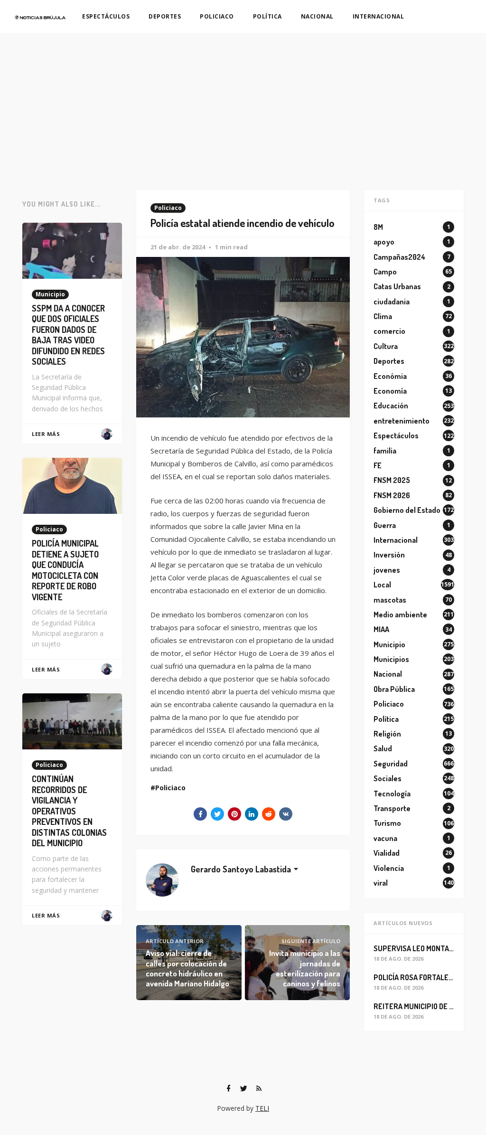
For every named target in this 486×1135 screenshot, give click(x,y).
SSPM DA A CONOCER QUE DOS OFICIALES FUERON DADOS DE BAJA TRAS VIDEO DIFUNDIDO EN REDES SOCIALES (68, 335)
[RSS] (259, 1088)
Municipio (50, 294)
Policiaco (168, 208)
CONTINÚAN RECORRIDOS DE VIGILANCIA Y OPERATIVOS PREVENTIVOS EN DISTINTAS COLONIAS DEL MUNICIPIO (69, 811)
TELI (262, 1108)
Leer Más (46, 433)
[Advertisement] (243, 104)
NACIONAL (317, 16)
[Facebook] (228, 1088)
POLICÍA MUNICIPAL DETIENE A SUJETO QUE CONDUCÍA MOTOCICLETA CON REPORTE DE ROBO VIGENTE (65, 570)
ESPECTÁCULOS (106, 16)
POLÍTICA (267, 16)
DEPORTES (165, 16)
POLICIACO (217, 16)
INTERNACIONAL (378, 16)
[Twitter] (243, 1088)
